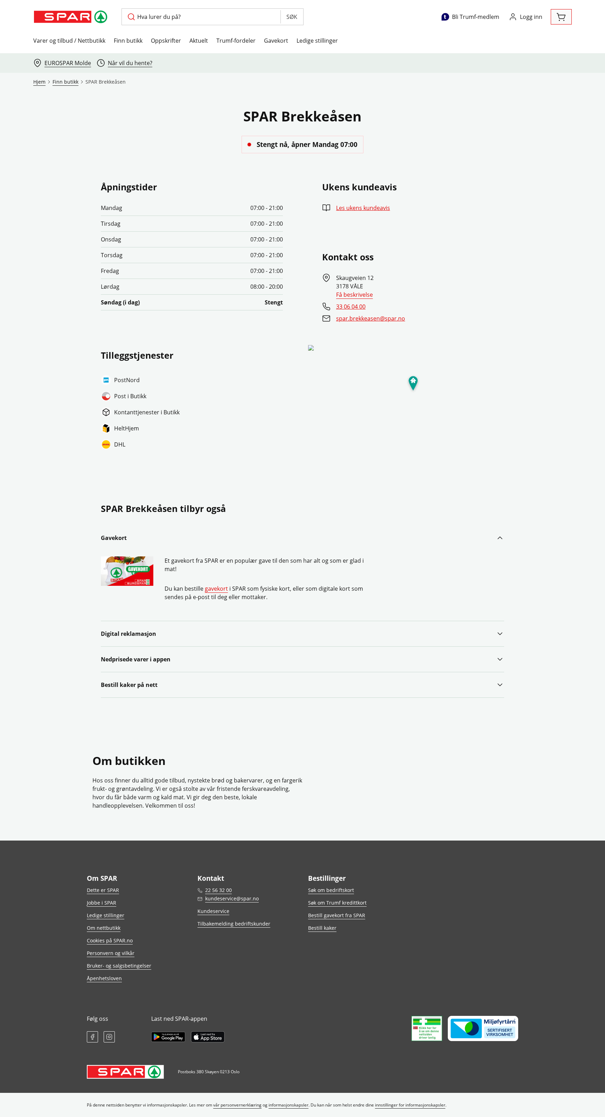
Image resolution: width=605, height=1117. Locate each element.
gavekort (216, 588)
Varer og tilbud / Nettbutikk (69, 40)
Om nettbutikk (103, 928)
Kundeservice (213, 911)
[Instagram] (109, 1036)
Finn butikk (128, 40)
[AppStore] (208, 1036)
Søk (291, 17)
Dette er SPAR (103, 890)
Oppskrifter (166, 40)
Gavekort (276, 40)
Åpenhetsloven (104, 978)
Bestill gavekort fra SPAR (336, 915)
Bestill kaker (322, 928)
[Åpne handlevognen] (561, 16)
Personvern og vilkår (110, 953)
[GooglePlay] (168, 1036)
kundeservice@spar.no (232, 898)
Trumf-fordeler (236, 40)
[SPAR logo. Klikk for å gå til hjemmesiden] (71, 17)
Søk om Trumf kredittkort (337, 902)
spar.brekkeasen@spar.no (370, 318)
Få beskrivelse (354, 294)
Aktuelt (198, 40)
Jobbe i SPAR (101, 902)
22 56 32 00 (218, 890)
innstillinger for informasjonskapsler (410, 1105)
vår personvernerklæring (237, 1105)
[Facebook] (92, 1036)
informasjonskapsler (288, 1105)
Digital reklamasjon (128, 634)
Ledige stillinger (317, 40)
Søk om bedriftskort (331, 890)
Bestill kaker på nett (129, 685)
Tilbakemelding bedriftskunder (233, 923)
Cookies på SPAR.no (110, 940)
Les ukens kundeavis (363, 208)
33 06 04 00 (351, 306)
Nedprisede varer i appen (136, 659)
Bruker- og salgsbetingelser (119, 965)
